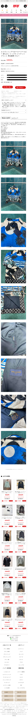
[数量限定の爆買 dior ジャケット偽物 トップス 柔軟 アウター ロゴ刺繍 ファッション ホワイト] (7, 586)
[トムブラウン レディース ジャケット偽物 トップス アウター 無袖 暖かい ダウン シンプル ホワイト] (7, 510)
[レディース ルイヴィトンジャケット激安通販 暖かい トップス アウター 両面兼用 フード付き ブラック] (7, 561)
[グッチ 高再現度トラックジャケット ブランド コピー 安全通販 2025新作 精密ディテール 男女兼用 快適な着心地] (20, 535)
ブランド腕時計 (7, 648)
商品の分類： (3, 69)
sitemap (14, 715)
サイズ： (3, 77)
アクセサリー (7, 664)
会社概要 (6, 692)
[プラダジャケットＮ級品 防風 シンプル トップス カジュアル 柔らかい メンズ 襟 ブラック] (20, 586)
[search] (6, 6)
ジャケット (8, 69)
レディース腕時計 (21, 671)
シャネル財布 (7, 687)
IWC (21, 685)
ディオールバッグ (6, 677)
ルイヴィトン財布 (6, 685)
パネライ (21, 679)
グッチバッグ (7, 682)
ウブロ (21, 674)
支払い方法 (19, 692)
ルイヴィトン (21, 648)
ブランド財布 (7, 651)
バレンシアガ (21, 664)
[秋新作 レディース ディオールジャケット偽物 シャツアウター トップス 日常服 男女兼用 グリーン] (7, 484)
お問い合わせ (7, 699)
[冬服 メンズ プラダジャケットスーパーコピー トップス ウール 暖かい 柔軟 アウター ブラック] (7, 535)
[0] (25, 6)
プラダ (21, 662)
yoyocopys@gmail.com (12, 92)
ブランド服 (7, 659)
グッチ (21, 651)
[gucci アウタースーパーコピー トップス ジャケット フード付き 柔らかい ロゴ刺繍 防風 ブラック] (20, 612)
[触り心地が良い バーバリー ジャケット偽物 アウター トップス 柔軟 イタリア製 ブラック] (20, 484)
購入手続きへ (20, 87)
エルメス (21, 659)
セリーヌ (21, 656)
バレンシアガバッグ (7, 679)
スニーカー (7, 662)
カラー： (3, 75)
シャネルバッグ (7, 671)
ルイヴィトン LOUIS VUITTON (12, 65)
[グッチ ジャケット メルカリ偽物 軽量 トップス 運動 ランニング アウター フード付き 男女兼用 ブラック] (7, 612)
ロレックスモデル (21, 687)
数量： (2, 79)
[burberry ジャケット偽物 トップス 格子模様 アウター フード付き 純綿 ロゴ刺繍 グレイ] (20, 510)
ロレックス (21, 654)
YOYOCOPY (14, 714)
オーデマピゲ (21, 682)
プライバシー (20, 699)
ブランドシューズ (6, 656)
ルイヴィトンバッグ (7, 674)
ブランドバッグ (7, 654)
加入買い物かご (8, 87)
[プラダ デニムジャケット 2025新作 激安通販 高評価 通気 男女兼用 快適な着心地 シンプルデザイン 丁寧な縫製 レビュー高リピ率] (20, 561)
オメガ (21, 677)
